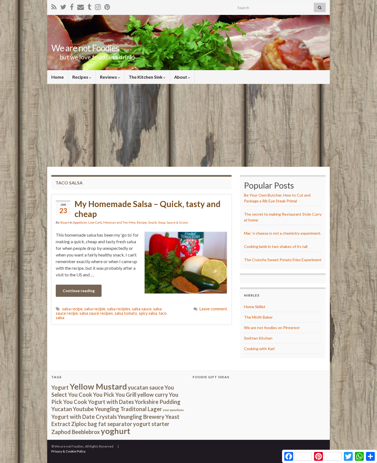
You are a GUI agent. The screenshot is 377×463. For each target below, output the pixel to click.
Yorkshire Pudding (157, 401)
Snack (152, 222)
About (181, 77)
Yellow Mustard (98, 386)
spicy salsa (148, 313)
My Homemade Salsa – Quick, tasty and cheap (148, 209)
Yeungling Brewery (141, 416)
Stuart (64, 222)
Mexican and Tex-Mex (119, 222)
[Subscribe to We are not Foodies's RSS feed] (54, 6)
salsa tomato (126, 313)
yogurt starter (151, 423)
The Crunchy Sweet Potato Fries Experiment (283, 259)
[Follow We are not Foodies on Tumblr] (89, 6)
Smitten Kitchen (258, 338)
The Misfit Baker (258, 317)
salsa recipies (118, 308)
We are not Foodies (85, 48)
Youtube (83, 409)
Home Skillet (255, 306)
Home (57, 77)
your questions (173, 410)
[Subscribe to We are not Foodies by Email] (80, 6)
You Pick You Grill (114, 394)
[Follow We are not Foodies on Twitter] (63, 6)
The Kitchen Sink (146, 77)
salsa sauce (142, 308)
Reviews (109, 77)
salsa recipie (94, 308)
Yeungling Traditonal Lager (128, 409)
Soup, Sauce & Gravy (173, 222)
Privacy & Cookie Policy (68, 451)
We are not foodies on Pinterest (272, 327)
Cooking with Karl (259, 348)
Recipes (80, 77)
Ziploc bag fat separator (101, 423)
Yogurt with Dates (111, 401)
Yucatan (61, 409)
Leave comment (213, 308)
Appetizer (80, 222)
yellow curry (152, 394)
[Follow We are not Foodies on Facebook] (72, 6)
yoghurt (115, 431)
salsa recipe (72, 308)
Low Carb (95, 222)
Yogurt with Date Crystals (84, 416)
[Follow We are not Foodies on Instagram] (98, 6)
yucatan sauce (146, 387)
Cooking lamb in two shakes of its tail (275, 246)
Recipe (142, 222)
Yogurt (60, 387)
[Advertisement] (188, 125)
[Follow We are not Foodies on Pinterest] (107, 6)
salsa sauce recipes (96, 313)
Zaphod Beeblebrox (75, 431)
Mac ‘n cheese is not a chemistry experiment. (282, 233)
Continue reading (79, 290)
